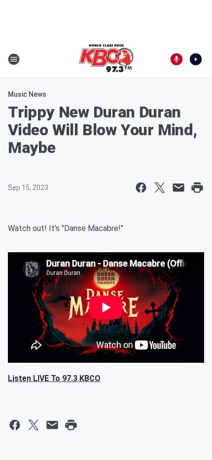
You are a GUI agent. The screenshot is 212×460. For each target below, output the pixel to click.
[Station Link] (106, 59)
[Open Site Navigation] (14, 59)
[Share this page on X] (160, 187)
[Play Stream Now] (196, 59)
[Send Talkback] (176, 59)
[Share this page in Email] (178, 187)
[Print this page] (197, 187)
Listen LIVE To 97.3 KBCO (54, 378)
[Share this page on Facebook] (141, 187)
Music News (27, 94)
